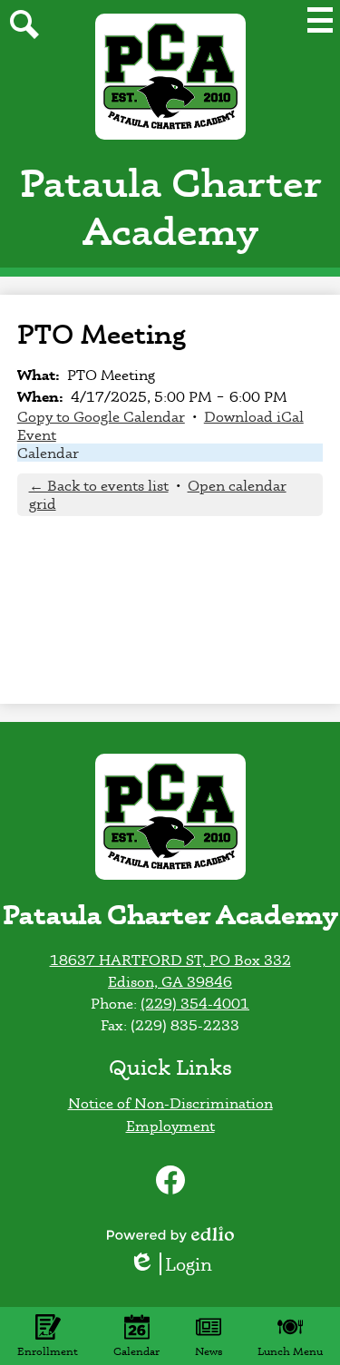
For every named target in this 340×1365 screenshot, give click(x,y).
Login (176, 1264)
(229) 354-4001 (195, 1003)
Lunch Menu (290, 1351)
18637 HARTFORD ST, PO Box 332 (170, 960)
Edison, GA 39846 (170, 981)
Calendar (48, 453)
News (208, 1351)
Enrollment (47, 1351)
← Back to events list (99, 485)
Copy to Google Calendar (101, 416)
